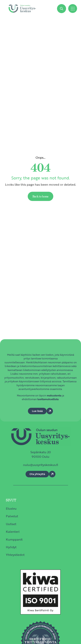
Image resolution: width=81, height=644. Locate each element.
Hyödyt (11, 547)
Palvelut (12, 516)
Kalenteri (12, 531)
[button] (72, 8)
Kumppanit (14, 539)
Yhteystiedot (15, 555)
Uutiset (11, 524)
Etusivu (11, 508)
